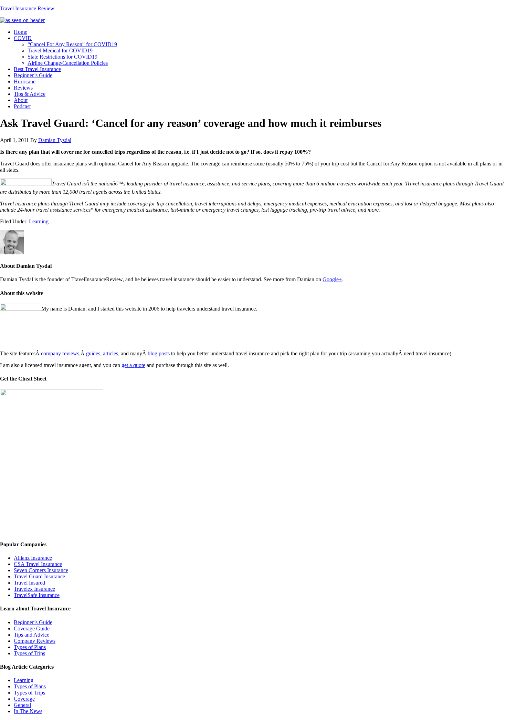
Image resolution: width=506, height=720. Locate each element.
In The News (28, 711)
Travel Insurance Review (27, 8)
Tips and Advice (31, 635)
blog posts (159, 353)
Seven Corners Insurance (41, 570)
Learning (39, 221)
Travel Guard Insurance (39, 576)
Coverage (24, 699)
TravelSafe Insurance (37, 595)
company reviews (60, 353)
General (22, 705)
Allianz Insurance (33, 558)
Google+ (332, 279)
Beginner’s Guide (33, 622)
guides (93, 353)
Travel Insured (29, 583)
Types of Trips (29, 653)
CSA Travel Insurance (38, 564)
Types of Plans (30, 647)
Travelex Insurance (34, 589)
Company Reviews (34, 641)
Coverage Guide (32, 628)
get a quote (133, 365)
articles (110, 353)
